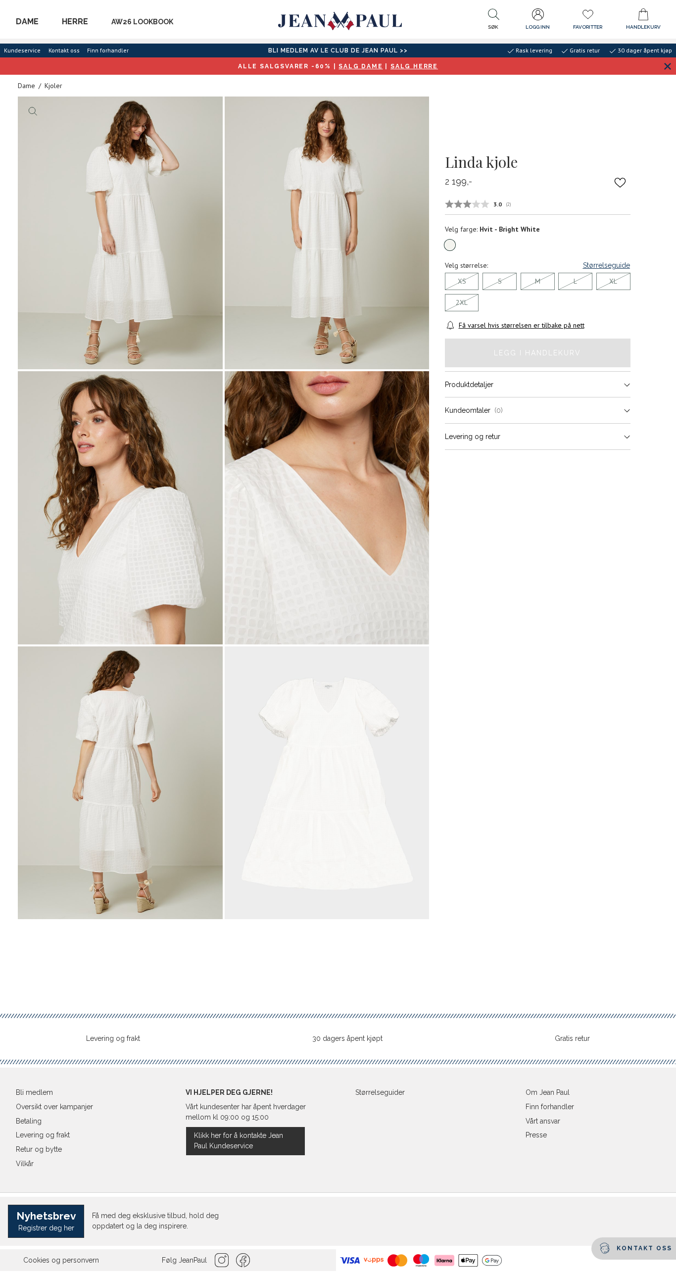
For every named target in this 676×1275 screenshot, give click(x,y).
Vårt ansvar (543, 1121)
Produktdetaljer (469, 385)
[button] (493, 21)
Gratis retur (572, 1038)
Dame (27, 21)
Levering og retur (472, 437)
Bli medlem (34, 1092)
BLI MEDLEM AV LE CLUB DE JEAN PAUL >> (338, 50)
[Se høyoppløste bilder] (120, 233)
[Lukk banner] (667, 66)
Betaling (29, 1121)
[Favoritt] (620, 182)
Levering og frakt (113, 1038)
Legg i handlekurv (537, 353)
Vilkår (25, 1164)
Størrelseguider (380, 1092)
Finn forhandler (108, 50)
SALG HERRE (414, 66)
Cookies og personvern (61, 1260)
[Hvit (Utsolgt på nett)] (450, 245)
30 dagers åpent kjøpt (347, 1038)
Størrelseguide (606, 265)
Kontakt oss (64, 50)
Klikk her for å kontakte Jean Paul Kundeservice (238, 1140)
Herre (75, 21)
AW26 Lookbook (142, 22)
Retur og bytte (39, 1149)
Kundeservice (22, 50)
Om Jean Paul (548, 1092)
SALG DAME (360, 66)
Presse (536, 1135)
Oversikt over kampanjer (54, 1107)
